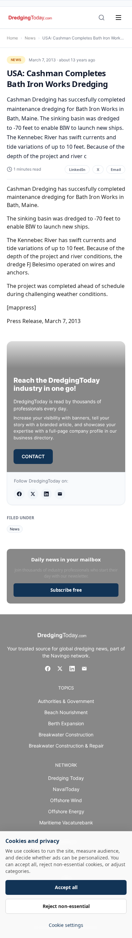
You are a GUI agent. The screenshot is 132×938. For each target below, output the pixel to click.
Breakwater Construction (66, 734)
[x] (32, 494)
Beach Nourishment (66, 712)
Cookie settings (66, 925)
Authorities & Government (66, 701)
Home (12, 37)
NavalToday (66, 789)
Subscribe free (66, 590)
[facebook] (19, 494)
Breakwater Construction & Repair (66, 746)
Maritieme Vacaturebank (66, 822)
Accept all (66, 887)
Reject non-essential (66, 906)
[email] (59, 494)
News (30, 37)
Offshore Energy (66, 811)
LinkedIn (77, 169)
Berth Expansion (66, 723)
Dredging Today (66, 778)
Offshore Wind (66, 800)
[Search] (101, 17)
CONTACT (33, 456)
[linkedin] (46, 494)
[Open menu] (118, 17)
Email (116, 169)
